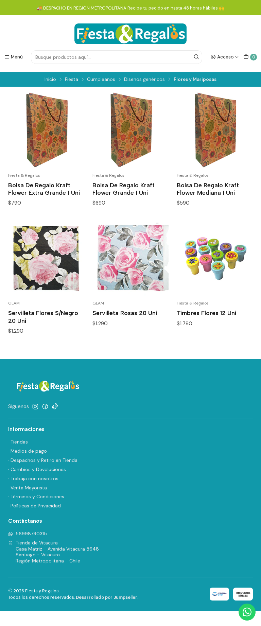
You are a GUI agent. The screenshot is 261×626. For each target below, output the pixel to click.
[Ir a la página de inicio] (130, 33)
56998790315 (31, 534)
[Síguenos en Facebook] (45, 406)
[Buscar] (196, 57)
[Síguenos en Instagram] (35, 406)
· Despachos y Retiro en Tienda (42, 460)
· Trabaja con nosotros (33, 478)
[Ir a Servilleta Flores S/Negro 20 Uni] (46, 258)
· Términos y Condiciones (36, 496)
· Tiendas (18, 442)
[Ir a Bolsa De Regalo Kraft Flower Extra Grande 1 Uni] (46, 130)
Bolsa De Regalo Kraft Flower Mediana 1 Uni (208, 188)
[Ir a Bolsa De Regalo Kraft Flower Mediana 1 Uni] (215, 130)
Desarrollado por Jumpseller (106, 597)
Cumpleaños (101, 79)
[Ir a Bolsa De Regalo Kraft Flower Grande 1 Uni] (130, 130)
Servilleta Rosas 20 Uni (124, 312)
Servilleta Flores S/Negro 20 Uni (43, 316)
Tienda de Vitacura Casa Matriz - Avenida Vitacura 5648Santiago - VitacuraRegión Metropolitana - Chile (57, 552)
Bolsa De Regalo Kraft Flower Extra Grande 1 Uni (44, 188)
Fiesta (71, 79)
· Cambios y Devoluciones (37, 469)
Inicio (50, 79)
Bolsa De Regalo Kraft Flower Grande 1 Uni (123, 188)
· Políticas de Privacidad (34, 506)
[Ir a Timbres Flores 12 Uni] (215, 258)
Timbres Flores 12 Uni (206, 312)
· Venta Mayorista (27, 488)
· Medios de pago (27, 451)
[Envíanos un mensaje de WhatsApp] (247, 612)
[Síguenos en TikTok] (55, 406)
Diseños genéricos (144, 79)
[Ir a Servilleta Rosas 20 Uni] (130, 258)
